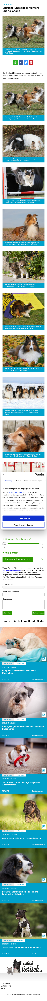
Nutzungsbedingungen (12, 570)
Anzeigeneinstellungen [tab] (33, 481)
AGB (3, 989)
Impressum (5, 983)
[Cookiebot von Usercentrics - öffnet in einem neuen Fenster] (34, 474)
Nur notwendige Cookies (23, 525)
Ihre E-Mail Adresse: (11, 592)
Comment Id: (8, 584)
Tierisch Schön (8, 4)
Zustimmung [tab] (7, 481)
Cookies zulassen (23, 518)
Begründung (7, 599)
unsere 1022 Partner (17, 492)
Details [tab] (18, 481)
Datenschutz (6, 986)
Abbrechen (7, 613)
